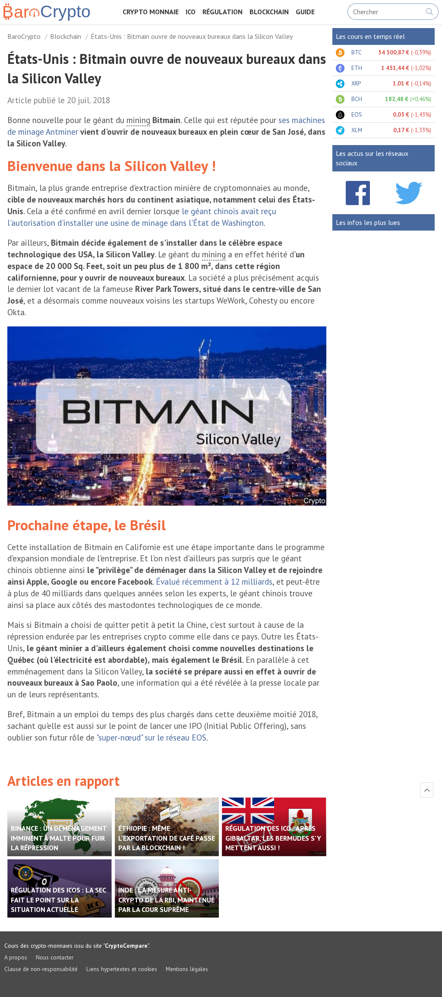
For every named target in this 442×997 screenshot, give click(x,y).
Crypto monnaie (151, 11)
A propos (15, 957)
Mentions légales (187, 969)
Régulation (222, 11)
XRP (356, 83)
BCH (356, 99)
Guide (305, 11)
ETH (356, 68)
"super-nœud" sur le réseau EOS (151, 737)
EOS (356, 114)
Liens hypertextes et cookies (121, 969)
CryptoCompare (126, 946)
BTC (356, 52)
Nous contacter (54, 957)
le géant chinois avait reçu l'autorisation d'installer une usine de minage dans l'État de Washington (141, 217)
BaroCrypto (24, 36)
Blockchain (269, 11)
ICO (191, 11)
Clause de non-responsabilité (41, 969)
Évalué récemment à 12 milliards (214, 581)
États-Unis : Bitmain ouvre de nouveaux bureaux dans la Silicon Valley (192, 36)
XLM (356, 130)
